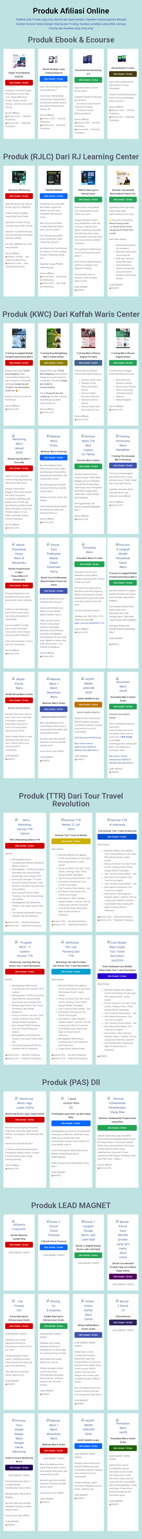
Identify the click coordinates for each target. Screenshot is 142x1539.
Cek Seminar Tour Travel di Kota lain (117, 831)
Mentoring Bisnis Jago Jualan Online (24, 1114)
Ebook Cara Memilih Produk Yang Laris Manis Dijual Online (123, 1267)
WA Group (127, 737)
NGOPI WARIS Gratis (88, 698)
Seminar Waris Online (88, 460)
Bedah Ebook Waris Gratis (19, 694)
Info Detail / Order (19, 82)
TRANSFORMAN (53, 190)
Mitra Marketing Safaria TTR (25, 839)
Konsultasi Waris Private (90, 558)
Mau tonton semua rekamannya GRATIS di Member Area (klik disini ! (121, 759)
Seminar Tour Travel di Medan (71, 835)
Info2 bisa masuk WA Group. (87, 737)
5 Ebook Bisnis (123, 1316)
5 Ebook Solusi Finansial (53, 1241)
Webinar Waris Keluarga (54, 451)
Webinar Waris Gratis (53, 703)
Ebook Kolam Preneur (123, 68)
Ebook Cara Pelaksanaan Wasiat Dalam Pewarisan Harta (54, 581)
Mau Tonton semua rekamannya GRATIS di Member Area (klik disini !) (86, 746)
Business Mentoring (19, 190)
